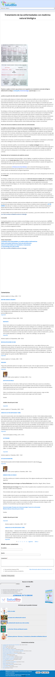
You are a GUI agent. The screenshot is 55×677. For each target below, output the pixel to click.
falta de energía (5, 648)
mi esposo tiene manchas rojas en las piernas (11, 644)
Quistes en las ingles (8, 380)
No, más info (45, 672)
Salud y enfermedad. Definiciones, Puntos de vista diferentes (16, 243)
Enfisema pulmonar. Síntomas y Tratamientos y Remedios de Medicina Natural (27, 636)
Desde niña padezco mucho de (8, 658)
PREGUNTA (3, 362)
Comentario (4, 558)
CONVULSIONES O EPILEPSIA (8, 664)
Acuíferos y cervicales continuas (8, 657)
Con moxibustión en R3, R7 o (8, 659)
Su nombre (4, 548)
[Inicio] (8, 3)
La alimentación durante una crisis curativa (18, 623)
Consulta (4, 660)
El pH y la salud (11, 611)
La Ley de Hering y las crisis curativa (10, 246)
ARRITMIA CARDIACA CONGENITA (8, 299)
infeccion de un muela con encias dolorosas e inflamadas (13, 650)
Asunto (3, 553)
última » (37, 541)
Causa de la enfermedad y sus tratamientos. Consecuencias (16, 245)
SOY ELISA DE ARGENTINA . (7, 458)
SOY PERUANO (6, 438)
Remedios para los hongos (9, 475)
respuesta (5, 321)
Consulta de (5, 654)
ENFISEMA (4, 646)
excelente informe (6, 655)
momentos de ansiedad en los (8, 652)
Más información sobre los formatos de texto (40, 569)
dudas (4, 668)
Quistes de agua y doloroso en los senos (10, 653)
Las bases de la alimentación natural (17, 617)
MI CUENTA (3, 670)
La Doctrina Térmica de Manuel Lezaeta (17, 629)
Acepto (38, 672)
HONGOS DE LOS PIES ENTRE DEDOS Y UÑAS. (11, 413)
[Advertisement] (12, 29)
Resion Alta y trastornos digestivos (9, 649)
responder (3, 315)
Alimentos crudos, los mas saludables (9, 661)
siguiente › (30, 541)
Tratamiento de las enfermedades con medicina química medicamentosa (19, 241)
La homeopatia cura (6, 666)
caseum (4, 647)
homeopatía (16, 91)
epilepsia (4, 663)
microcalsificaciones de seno (8, 342)
